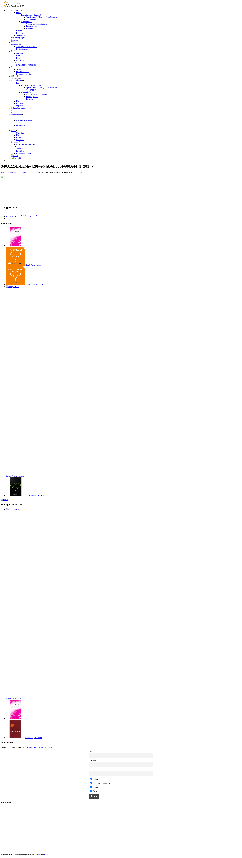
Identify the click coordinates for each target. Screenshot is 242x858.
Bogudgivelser (22, 49)
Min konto (20, 60)
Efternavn (93, 761)
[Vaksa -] (14, 6)
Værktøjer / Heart (26, 47)
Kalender (14, 40)
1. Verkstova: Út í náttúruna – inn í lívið (23, 216)
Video (13, 42)
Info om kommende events (102, 783)
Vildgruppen (31, 19)
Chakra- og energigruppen (36, 24)
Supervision (21, 35)
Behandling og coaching (21, 37)
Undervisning (16, 10)
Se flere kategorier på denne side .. (40, 747)
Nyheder (14, 62)
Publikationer (16, 44)
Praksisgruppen (32, 26)
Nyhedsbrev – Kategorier (26, 65)
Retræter (19, 33)
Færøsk (95, 787)
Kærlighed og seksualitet (31, 15)
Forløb (18, 12)
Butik (13, 51)
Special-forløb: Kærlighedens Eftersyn (41, 17)
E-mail (91, 770)
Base (46, 855)
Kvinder (29, 28)
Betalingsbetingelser (24, 74)
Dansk (95, 791)
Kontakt (19, 69)
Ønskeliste (20, 53)
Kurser (19, 31)
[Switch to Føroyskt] (16, 78)
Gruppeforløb (26, 22)
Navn (91, 752)
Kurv (18, 56)
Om (12, 67)
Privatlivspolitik (22, 72)
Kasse (18, 58)
